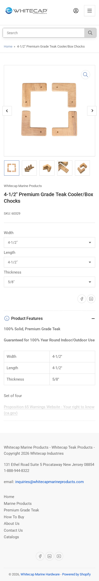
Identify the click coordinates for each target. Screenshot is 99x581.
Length (9, 252)
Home (8, 46)
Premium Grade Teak (21, 510)
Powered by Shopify (76, 574)
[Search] (90, 32)
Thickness (12, 272)
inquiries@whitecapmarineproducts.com (49, 482)
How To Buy (14, 517)
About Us (12, 523)
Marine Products (18, 503)
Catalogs (11, 537)
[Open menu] (89, 10)
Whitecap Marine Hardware (40, 574)
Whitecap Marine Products (23, 186)
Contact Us (13, 530)
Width (8, 233)
